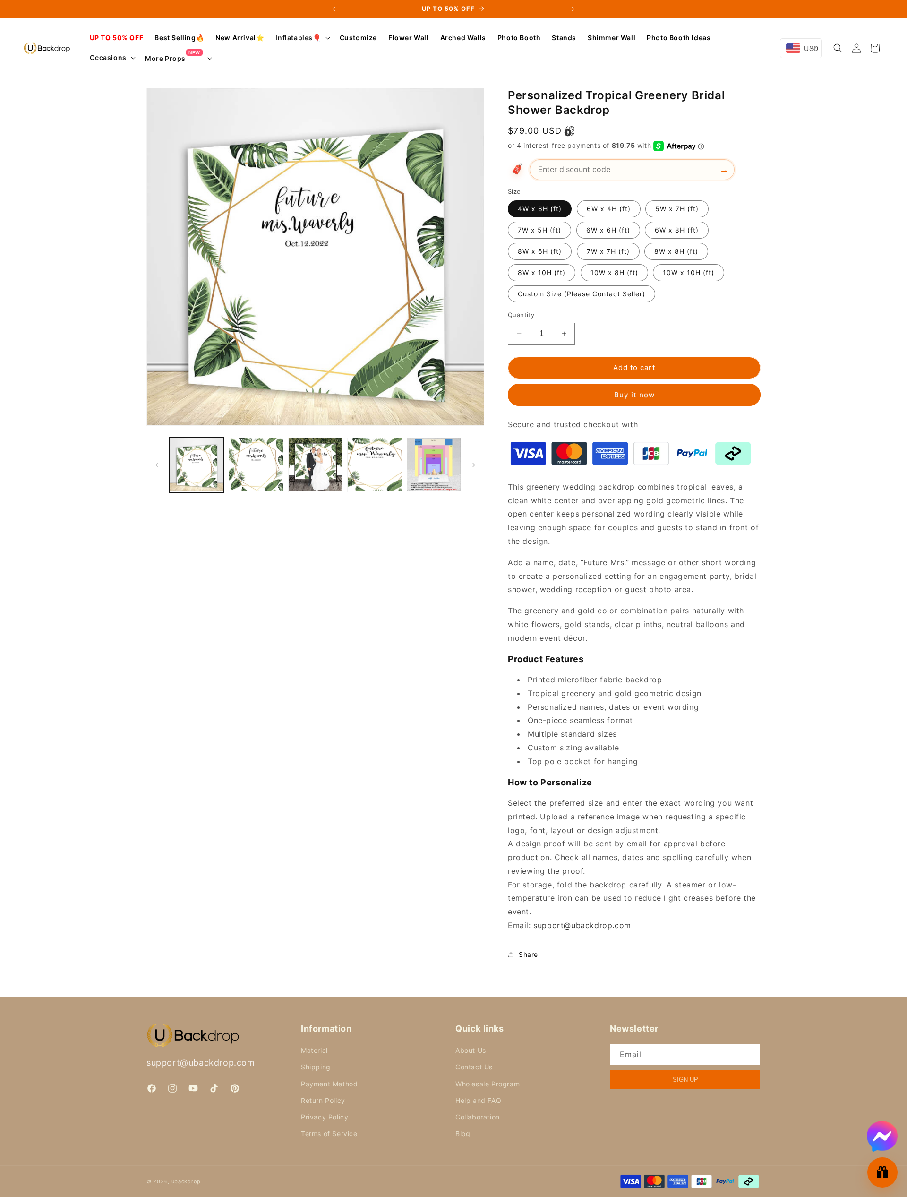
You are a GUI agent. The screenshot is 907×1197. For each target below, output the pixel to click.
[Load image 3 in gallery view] (315, 465)
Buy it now (634, 394)
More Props (172, 57)
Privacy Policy (324, 1117)
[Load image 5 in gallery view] (434, 465)
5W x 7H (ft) (677, 209)
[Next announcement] (573, 9)
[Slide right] (473, 465)
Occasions (108, 57)
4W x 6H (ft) (540, 209)
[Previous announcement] (334, 9)
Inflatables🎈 (298, 38)
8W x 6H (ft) (540, 251)
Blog (462, 1133)
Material (314, 1050)
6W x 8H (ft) (677, 230)
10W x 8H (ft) (614, 272)
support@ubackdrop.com (200, 1063)
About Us (470, 1050)
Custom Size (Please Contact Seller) (581, 294)
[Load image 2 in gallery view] (256, 465)
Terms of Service (329, 1133)
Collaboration (477, 1117)
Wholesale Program (487, 1084)
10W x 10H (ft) (688, 272)
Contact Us (474, 1067)
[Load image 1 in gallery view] (197, 465)
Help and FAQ (478, 1100)
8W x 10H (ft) (541, 272)
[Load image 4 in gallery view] (374, 465)
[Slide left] (156, 465)
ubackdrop (186, 1181)
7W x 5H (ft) (539, 230)
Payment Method (329, 1084)
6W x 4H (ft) (609, 209)
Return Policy (323, 1100)
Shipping (316, 1067)
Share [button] (528, 954)
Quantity (521, 315)
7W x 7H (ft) (608, 251)
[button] (302, 38)
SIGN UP (685, 1079)
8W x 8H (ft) (676, 251)
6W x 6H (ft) (608, 230)
